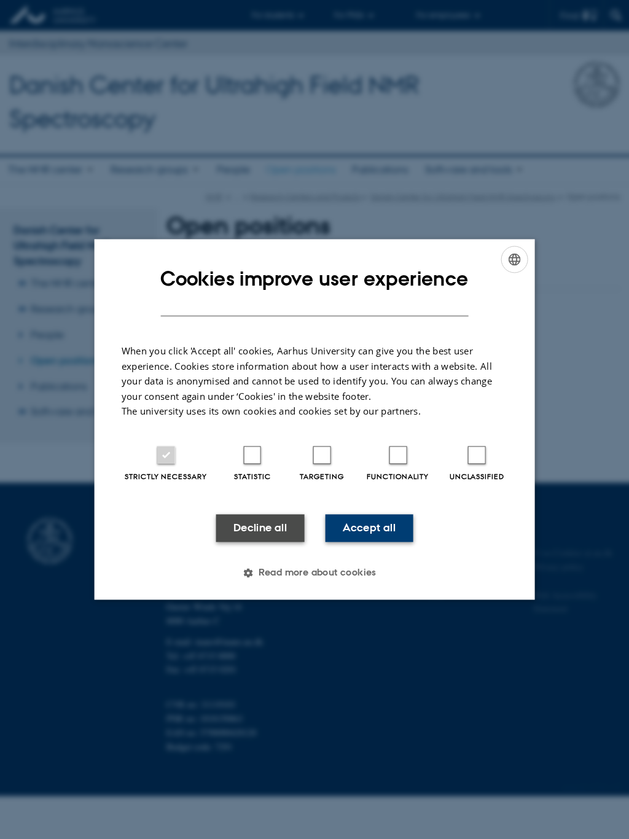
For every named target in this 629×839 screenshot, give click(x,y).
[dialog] (315, 419)
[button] (314, 573)
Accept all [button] (369, 527)
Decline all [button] (260, 527)
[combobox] (514, 259)
